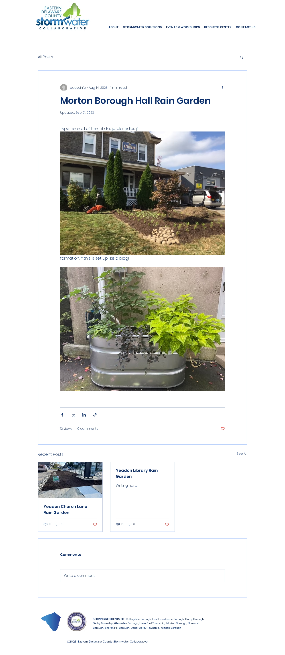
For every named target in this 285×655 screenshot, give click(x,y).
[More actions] (222, 87)
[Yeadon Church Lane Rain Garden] (70, 480)
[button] (241, 57)
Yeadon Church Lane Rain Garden (65, 509)
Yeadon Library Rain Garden (137, 473)
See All (242, 453)
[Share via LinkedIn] (84, 415)
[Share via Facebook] (62, 415)
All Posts (45, 57)
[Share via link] (95, 415)
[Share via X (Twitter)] (73, 415)
